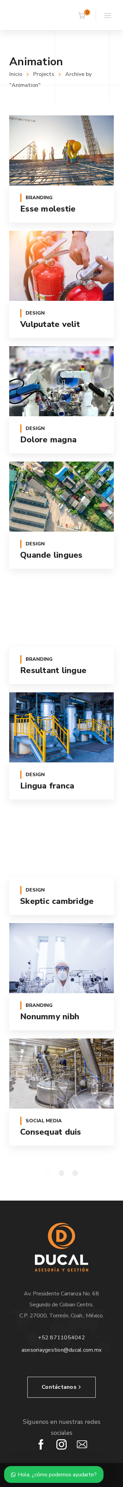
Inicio (15, 74)
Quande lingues (51, 554)
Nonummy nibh (49, 1016)
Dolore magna (48, 439)
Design (35, 313)
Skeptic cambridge (57, 901)
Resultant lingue (53, 670)
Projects (43, 74)
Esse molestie (48, 208)
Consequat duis (50, 1131)
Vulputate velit (50, 324)
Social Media (44, 1120)
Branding (39, 197)
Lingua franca (47, 785)
